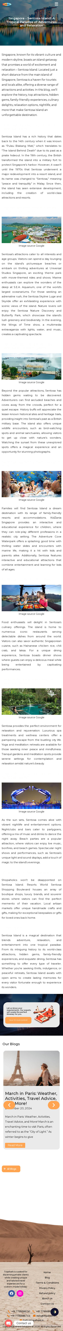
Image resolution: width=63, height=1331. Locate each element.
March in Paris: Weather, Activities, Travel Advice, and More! (31, 1098)
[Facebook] (11, 1293)
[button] (9, 1105)
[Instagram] (20, 1293)
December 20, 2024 (18, 1108)
